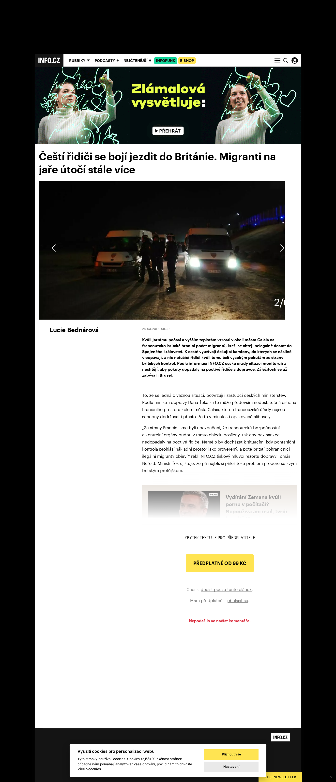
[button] (281, 248)
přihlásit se (237, 600)
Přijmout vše (231, 754)
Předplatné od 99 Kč (219, 563)
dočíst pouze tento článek (226, 589)
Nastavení (231, 766)
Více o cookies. (89, 769)
